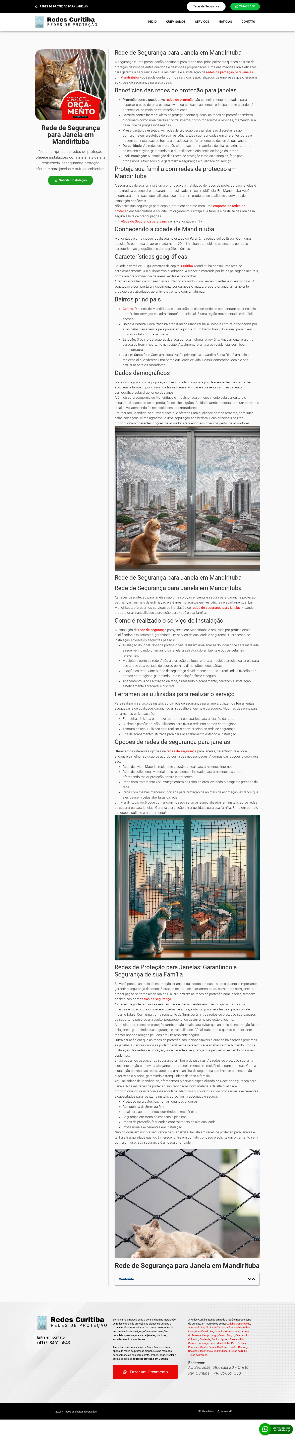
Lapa (212, 1343)
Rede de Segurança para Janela (145, 221)
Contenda (204, 1339)
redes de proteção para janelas (229, 72)
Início (152, 21)
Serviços (202, 21)
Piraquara (193, 1347)
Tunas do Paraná (197, 1354)
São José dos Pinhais (200, 1350)
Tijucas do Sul (237, 1350)
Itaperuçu (203, 1343)
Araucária (236, 1327)
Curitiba (187, 266)
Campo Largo (209, 1335)
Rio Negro (243, 1347)
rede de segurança (152, 630)
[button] (250, 1279)
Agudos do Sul (196, 1327)
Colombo (193, 1339)
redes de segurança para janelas (216, 608)
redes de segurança (181, 751)
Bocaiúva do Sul (204, 1331)
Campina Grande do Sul (228, 1331)
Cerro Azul (241, 1335)
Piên (233, 1343)
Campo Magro (226, 1335)
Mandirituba (129, 77)
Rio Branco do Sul (227, 1347)
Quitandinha (221, 1350)
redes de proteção (180, 100)
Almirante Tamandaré (218, 1327)
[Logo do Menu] (66, 22)
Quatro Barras (208, 1347)
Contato (248, 21)
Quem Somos (175, 21)
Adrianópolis (243, 1323)
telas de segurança (156, 999)
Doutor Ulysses (220, 1339)
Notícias (225, 21)
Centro (128, 309)
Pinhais (241, 1343)
